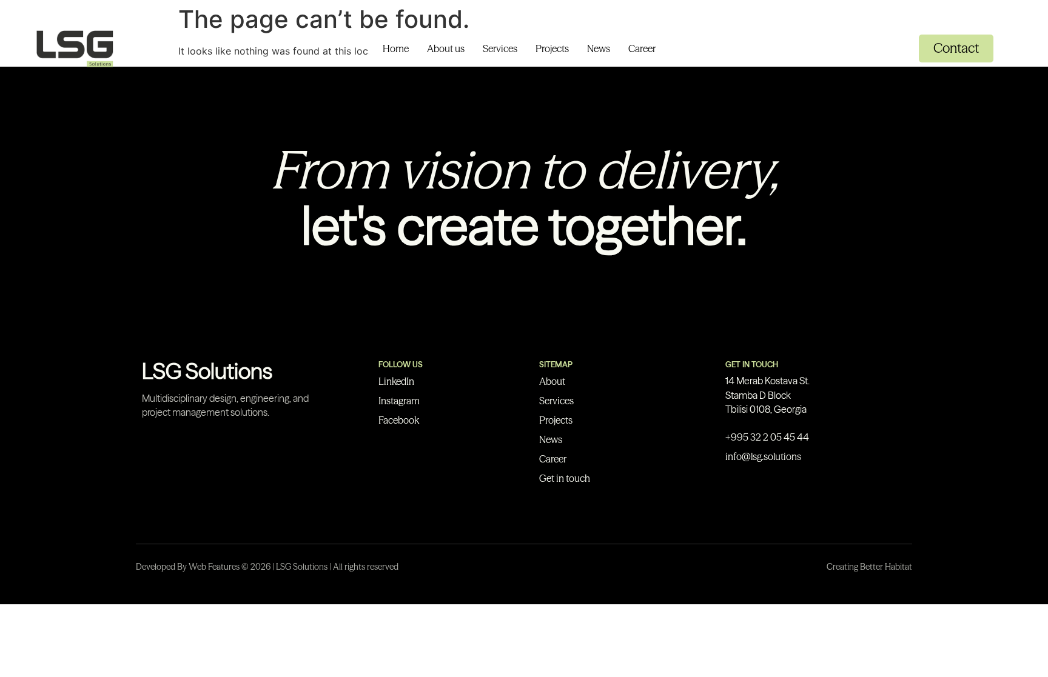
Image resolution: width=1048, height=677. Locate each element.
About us (446, 48)
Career (642, 48)
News (598, 48)
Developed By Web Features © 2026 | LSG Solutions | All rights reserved (267, 566)
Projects (552, 48)
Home (396, 48)
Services (500, 48)
